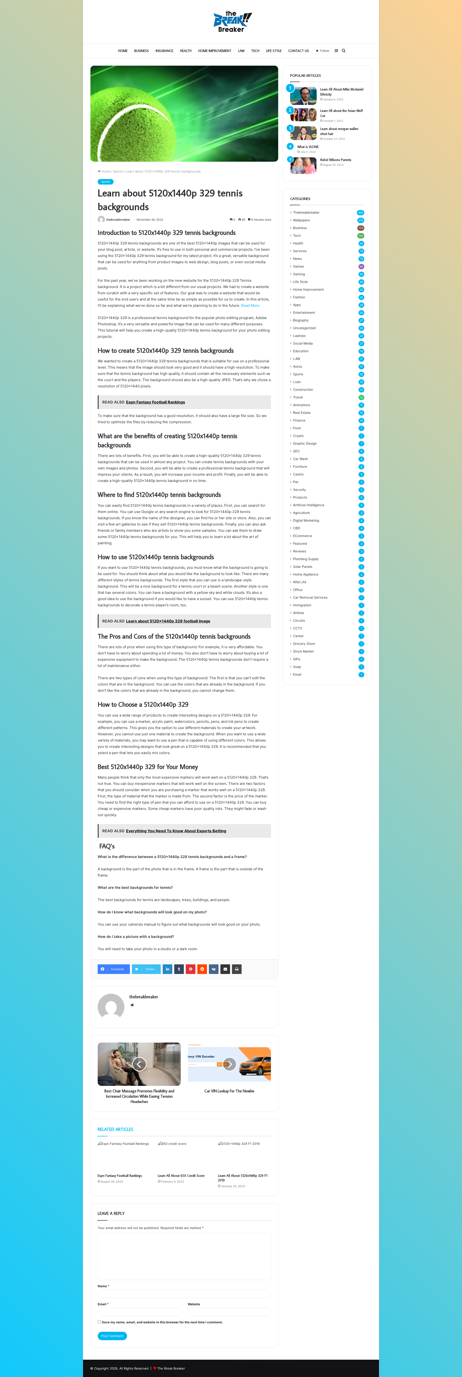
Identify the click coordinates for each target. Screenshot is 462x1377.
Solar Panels (302, 567)
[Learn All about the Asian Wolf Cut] (303, 114)
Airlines (298, 613)
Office (297, 590)
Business (141, 51)
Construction (303, 389)
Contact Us (298, 51)
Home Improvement (214, 51)
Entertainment (304, 312)
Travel (298, 397)
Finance (299, 420)
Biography (301, 320)
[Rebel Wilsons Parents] (303, 165)
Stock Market (303, 651)
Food (297, 428)
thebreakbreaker (118, 219)
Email (103, 1304)
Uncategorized (304, 328)
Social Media (303, 343)
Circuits (299, 620)
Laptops (299, 336)
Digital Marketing (306, 520)
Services (300, 251)
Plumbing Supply (306, 559)
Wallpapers (301, 220)
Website (194, 1304)
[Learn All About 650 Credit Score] (184, 1156)
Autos (297, 366)
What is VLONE (308, 147)
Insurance (164, 51)
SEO (296, 451)
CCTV (297, 628)
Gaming (299, 274)
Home (123, 51)
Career (298, 636)
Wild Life (299, 582)
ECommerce (302, 536)
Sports (118, 171)
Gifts (296, 659)
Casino (298, 474)
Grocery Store (304, 644)
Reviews (299, 551)
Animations (301, 405)
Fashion (299, 297)
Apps (297, 305)
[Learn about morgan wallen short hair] (303, 133)
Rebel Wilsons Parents (335, 160)
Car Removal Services (310, 597)
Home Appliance (305, 574)
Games (298, 266)
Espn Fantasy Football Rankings (120, 1175)
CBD (296, 528)
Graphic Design (305, 443)
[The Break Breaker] (231, 22)
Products (300, 497)
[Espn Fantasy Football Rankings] (124, 1156)
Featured (300, 543)
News (297, 259)
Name (103, 1286)
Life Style (274, 51)
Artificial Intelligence (308, 505)
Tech (255, 51)
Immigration (302, 605)
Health (186, 51)
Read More (250, 305)
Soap (297, 667)
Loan (297, 382)
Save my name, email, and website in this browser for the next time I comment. (162, 1322)
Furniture (300, 466)
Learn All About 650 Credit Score (181, 1175)
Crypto (298, 436)
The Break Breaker (171, 1368)
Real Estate (302, 413)
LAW (241, 51)
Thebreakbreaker (306, 212)
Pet (295, 482)
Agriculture (301, 513)
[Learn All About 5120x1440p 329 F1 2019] (244, 1156)
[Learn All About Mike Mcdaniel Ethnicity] (303, 96)
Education (300, 351)
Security (299, 490)
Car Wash (300, 459)
